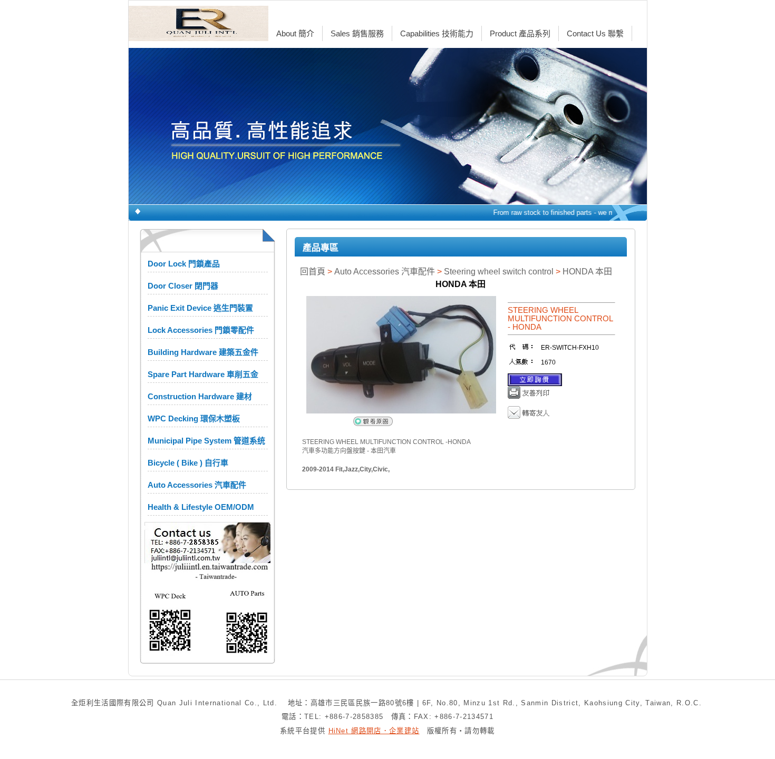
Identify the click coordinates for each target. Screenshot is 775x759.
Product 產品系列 (520, 33)
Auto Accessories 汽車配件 (197, 484)
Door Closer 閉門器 (183, 285)
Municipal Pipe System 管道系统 (206, 440)
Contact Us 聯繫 (595, 33)
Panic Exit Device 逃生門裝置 (200, 307)
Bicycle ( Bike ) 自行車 (188, 462)
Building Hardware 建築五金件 (203, 352)
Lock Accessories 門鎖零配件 (201, 330)
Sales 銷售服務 (357, 33)
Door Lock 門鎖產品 (184, 263)
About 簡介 (295, 33)
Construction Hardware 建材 (200, 396)
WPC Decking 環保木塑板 (194, 418)
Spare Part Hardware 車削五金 (203, 374)
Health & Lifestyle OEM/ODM (201, 506)
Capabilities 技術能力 (436, 33)
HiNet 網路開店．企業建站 (374, 731)
